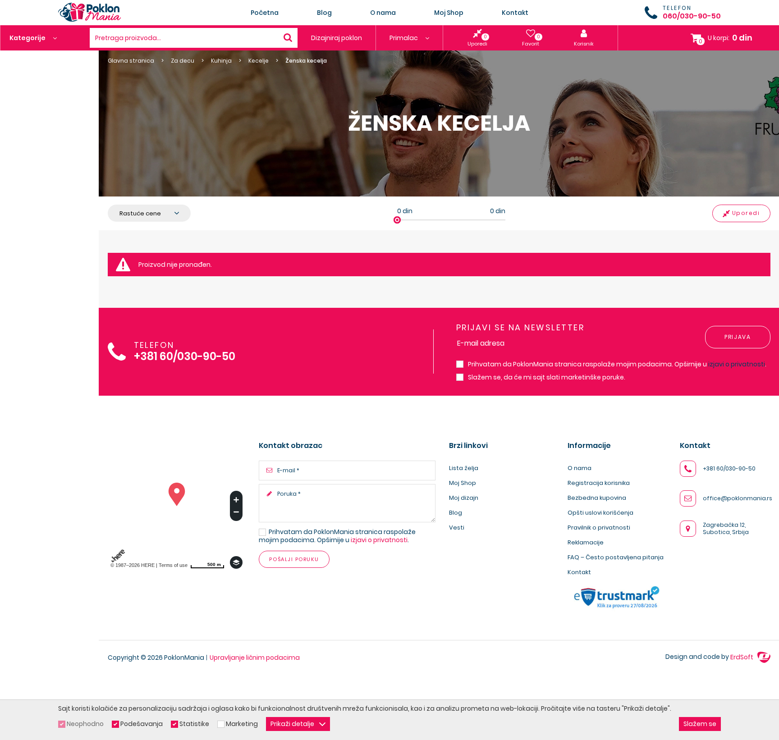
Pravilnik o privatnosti (599, 527)
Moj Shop (448, 12)
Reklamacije (586, 542)
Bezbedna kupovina (597, 497)
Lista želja (463, 468)
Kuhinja (221, 60)
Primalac (404, 37)
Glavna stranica (131, 60)
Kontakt (515, 12)
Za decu (182, 60)
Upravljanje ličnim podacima (255, 657)
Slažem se (699, 723)
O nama (383, 12)
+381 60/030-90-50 (184, 356)
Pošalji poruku (294, 559)
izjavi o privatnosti (736, 364)
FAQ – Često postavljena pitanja (616, 557)
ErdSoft (742, 657)
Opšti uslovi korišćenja (600, 512)
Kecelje (258, 60)
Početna (265, 12)
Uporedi (746, 213)
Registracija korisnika (599, 483)
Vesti (456, 527)
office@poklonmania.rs (737, 498)
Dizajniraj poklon (336, 37)
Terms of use (173, 565)
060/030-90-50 (692, 16)
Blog (324, 12)
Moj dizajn (463, 497)
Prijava (737, 337)
